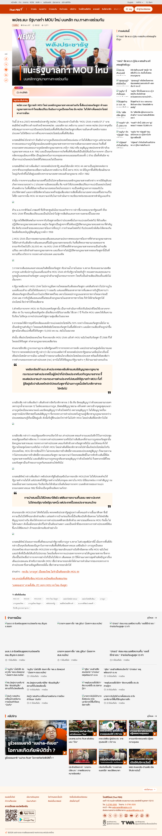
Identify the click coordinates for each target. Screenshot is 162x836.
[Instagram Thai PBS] (115, 816)
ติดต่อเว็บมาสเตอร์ (54, 801)
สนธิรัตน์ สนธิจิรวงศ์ (66, 603)
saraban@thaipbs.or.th (135, 810)
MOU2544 (37, 598)
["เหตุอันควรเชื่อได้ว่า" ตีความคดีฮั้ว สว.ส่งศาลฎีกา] (92, 686)
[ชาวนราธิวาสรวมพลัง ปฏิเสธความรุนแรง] (143, 728)
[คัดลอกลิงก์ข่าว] (6, 80)
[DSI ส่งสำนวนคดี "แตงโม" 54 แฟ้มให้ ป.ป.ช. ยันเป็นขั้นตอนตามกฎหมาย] (122, 72)
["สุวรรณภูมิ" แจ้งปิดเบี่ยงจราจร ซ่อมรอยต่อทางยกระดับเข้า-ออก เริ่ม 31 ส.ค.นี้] (122, 82)
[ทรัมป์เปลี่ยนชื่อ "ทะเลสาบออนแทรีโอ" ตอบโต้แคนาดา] (113, 756)
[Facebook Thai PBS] (105, 816)
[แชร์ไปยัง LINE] (6, 70)
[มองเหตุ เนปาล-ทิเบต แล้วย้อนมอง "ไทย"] (83, 728)
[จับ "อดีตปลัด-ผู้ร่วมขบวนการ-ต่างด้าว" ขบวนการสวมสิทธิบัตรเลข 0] (122, 114)
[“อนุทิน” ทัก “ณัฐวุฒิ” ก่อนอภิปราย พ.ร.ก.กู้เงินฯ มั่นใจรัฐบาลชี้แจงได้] (122, 133)
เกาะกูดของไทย (18, 603)
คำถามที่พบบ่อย (10, 801)
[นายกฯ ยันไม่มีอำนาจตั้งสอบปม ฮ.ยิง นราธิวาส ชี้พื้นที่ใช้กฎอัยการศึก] (92, 700)
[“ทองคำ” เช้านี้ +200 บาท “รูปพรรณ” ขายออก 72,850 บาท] (122, 124)
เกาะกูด (102, 598)
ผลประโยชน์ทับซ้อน (88, 598)
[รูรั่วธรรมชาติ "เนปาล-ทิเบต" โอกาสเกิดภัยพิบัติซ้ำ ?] (36, 737)
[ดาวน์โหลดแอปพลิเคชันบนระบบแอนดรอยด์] (27, 819)
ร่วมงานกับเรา (31, 801)
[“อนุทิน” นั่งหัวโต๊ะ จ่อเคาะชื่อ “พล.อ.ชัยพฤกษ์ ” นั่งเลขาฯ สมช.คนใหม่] (15, 673)
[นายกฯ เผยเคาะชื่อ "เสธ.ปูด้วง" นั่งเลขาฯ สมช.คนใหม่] (81, 635)
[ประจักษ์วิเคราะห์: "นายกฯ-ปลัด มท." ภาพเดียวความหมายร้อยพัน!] (83, 756)
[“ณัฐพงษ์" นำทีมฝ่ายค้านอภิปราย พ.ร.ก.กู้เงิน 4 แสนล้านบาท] (122, 144)
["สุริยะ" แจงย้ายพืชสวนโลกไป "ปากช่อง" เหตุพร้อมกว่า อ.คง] (92, 673)
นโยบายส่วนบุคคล (33, 797)
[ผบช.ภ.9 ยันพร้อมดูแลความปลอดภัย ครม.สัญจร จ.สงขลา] (28, 635)
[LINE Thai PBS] (126, 816)
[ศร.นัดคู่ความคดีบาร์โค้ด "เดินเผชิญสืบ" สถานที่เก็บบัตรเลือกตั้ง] (15, 686)
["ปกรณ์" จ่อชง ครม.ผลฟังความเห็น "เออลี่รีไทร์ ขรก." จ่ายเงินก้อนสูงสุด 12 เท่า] (133, 635)
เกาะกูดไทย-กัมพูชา (34, 603)
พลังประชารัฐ (50, 603)
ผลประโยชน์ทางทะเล (70, 598)
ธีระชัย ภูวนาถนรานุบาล (20, 608)
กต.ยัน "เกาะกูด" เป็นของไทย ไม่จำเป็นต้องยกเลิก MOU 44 (50, 572)
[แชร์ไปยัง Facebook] (6, 59)
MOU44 (26, 598)
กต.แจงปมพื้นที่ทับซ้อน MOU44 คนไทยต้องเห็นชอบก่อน (39, 578)
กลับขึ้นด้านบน (148, 790)
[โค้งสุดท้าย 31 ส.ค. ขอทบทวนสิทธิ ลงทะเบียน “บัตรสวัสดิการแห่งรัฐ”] (122, 103)
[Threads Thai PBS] (121, 816)
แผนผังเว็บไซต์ (10, 797)
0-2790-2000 (111, 804)
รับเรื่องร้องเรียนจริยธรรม (78, 797)
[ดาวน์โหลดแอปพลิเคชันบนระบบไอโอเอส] (27, 812)
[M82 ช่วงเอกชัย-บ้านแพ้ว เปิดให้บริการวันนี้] (143, 756)
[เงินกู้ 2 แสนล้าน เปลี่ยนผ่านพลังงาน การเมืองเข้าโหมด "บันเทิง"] (15, 700)
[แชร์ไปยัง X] (6, 64)
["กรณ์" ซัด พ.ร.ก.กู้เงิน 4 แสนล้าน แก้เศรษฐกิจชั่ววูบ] (137, 46)
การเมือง (15, 25)
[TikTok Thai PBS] (137, 816)
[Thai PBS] (16, 9)
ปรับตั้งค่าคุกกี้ (74, 801)
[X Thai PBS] (110, 816)
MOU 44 (16, 598)
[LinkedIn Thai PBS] (147, 816)
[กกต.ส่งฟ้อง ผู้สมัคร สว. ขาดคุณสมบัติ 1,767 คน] (113, 728)
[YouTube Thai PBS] (131, 816)
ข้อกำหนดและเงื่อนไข (55, 797)
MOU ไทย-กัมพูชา (52, 598)
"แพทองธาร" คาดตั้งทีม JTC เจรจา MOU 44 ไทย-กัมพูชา (39, 585)
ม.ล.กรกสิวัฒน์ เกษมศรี (85, 603)
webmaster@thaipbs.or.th (122, 807)
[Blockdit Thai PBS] (142, 816)
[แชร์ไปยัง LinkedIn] (6, 75)
